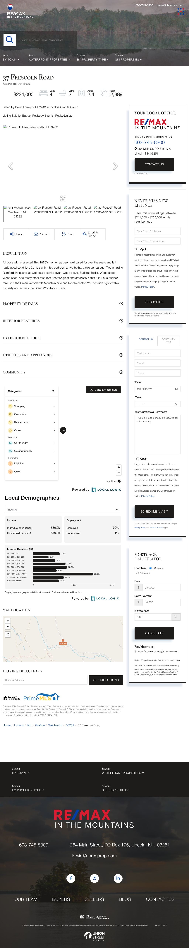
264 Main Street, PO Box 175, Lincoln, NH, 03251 (120, 845)
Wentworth (55, 725)
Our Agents (141, 174)
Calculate (154, 633)
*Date (138, 382)
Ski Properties (127, 59)
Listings (19, 725)
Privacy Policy (147, 286)
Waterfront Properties (48, 59)
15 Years (145, 573)
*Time (138, 397)
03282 (70, 725)
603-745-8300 (144, 5)
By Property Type (91, 59)
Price (137, 581)
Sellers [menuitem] (94, 899)
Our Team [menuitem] (25, 899)
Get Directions (106, 680)
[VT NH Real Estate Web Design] (94, 936)
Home (7, 725)
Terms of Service (156, 528)
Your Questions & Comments (151, 411)
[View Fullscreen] (8, 634)
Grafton (40, 725)
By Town (9, 59)
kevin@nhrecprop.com (170, 5)
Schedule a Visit (168, 341)
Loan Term (141, 568)
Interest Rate (142, 610)
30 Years (158, 568)
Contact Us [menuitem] (160, 899)
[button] (10, 40)
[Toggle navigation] (181, 12)
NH (30, 725)
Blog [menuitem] (125, 899)
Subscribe (154, 302)
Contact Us (154, 164)
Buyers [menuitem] (61, 899)
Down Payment (143, 595)
